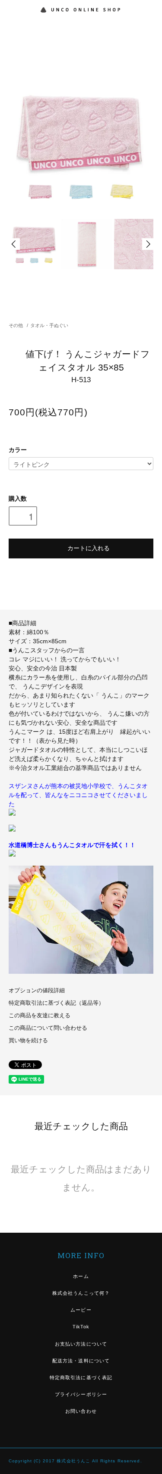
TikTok (81, 1326)
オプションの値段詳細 (37, 991)
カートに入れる (88, 547)
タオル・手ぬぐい (49, 325)
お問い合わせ (81, 1411)
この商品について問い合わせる (48, 1028)
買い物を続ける (28, 1041)
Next (147, 244)
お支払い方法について (81, 1343)
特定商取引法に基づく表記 (81, 1377)
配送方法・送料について (81, 1360)
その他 (16, 325)
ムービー (80, 1309)
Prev (14, 244)
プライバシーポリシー (81, 1394)
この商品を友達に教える (39, 1016)
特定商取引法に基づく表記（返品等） (56, 1003)
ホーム (81, 1276)
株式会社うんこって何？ (81, 1293)
